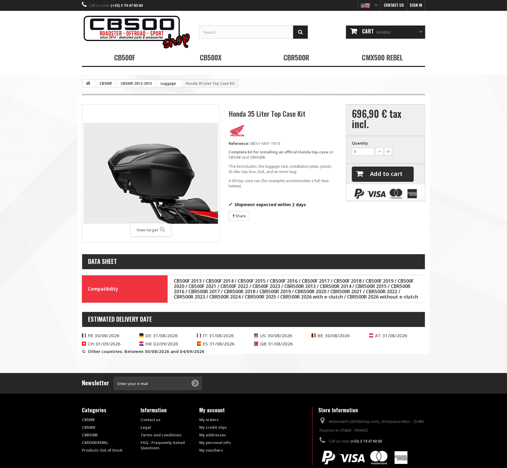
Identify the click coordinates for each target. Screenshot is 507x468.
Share (240, 215)
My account (212, 410)
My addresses (212, 435)
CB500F (124, 57)
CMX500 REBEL (382, 57)
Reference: (239, 143)
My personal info (215, 442)
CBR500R (296, 57)
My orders (209, 419)
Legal (146, 427)
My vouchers (211, 450)
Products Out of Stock (102, 450)
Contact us (394, 5)
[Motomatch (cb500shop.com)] (136, 31)
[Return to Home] (88, 83)
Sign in (416, 5)
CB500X (211, 57)
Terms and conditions (161, 435)
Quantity (360, 143)
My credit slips (213, 427)
